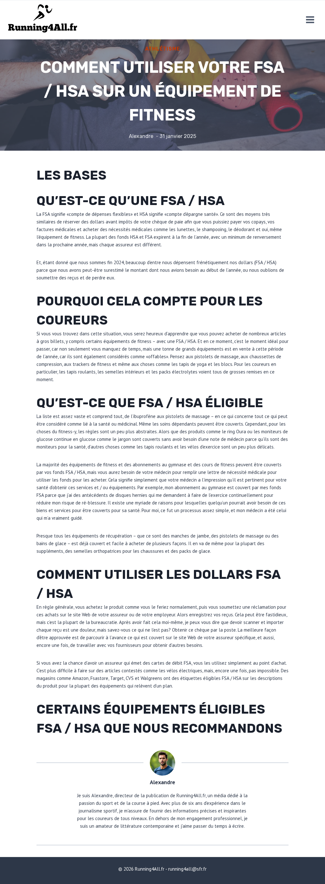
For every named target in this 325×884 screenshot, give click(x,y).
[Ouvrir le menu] (309, 19)
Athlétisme (162, 49)
